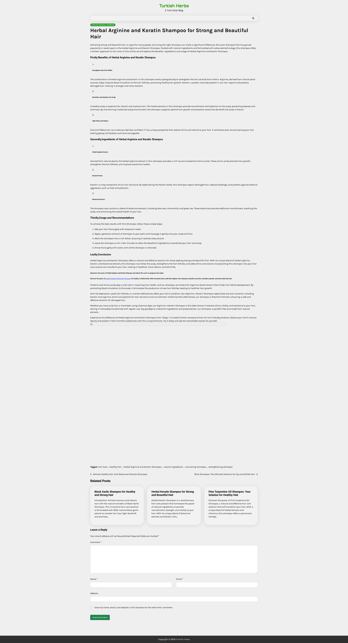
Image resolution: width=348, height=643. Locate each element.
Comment (96, 542)
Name (94, 579)
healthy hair (116, 467)
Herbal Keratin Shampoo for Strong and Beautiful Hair (172, 493)
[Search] (253, 18)
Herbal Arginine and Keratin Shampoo (118, 279)
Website (94, 593)
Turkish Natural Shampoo (102, 25)
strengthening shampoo (220, 467)
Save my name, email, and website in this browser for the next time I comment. (133, 607)
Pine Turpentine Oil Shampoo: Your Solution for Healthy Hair (230, 493)
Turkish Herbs (174, 5)
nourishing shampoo (195, 467)
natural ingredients (173, 467)
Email (179, 579)
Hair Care (102, 467)
